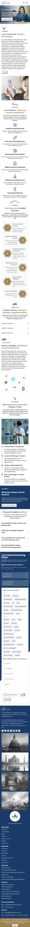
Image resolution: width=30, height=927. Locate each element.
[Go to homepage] (15, 708)
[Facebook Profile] (3, 731)
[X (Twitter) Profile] (11, 731)
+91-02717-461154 (8, 582)
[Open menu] (26, 2)
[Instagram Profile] (5, 731)
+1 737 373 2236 (7, 574)
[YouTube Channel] (8, 731)
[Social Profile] (14, 731)
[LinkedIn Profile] (19, 731)
